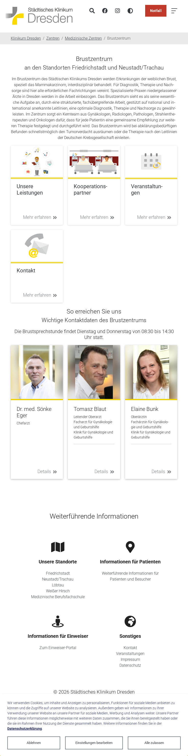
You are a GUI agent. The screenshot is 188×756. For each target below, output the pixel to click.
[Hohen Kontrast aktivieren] (130, 11)
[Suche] (92, 11)
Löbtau (58, 585)
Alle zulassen (154, 743)
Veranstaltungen (130, 653)
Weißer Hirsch (58, 591)
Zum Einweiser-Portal (57, 647)
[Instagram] (117, 11)
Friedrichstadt (58, 573)
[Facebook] (105, 11)
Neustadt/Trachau (57, 579)
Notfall (156, 11)
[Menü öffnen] (174, 11)
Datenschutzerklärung (24, 729)
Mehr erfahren (37, 217)
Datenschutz (130, 665)
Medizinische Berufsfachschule (58, 596)
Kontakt (130, 647)
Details (44, 471)
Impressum (130, 659)
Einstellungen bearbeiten (94, 743)
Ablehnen (34, 743)
